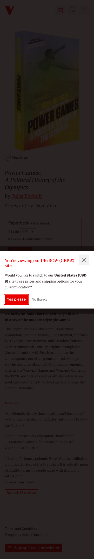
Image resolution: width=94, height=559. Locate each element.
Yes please (16, 299)
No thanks (39, 299)
